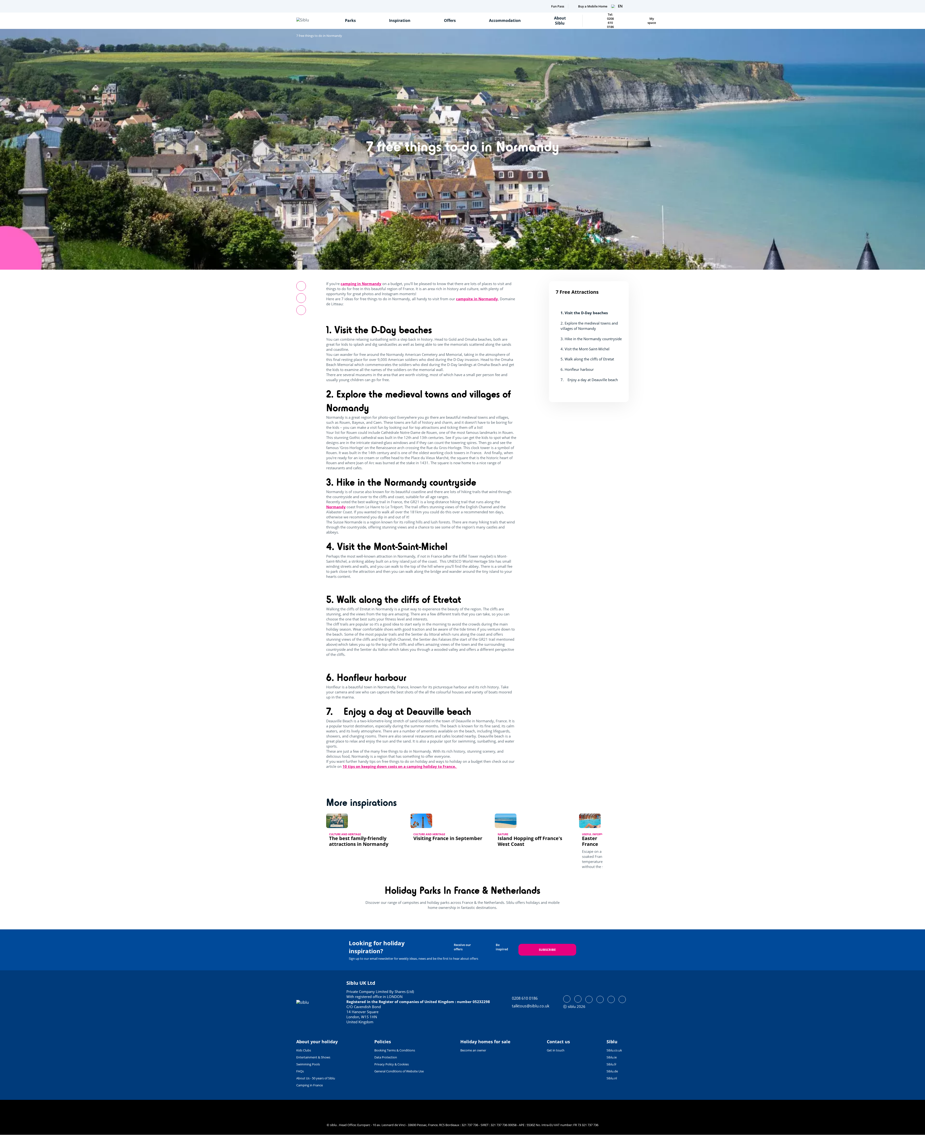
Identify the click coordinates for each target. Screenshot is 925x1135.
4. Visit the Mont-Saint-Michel (585, 348)
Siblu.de (612, 1071)
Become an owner (473, 1050)
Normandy (336, 506)
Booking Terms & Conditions (394, 1050)
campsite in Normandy (477, 298)
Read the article (343, 851)
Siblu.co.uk (614, 1050)
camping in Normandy (361, 283)
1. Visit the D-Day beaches (584, 312)
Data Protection (385, 1057)
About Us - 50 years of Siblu (315, 1078)
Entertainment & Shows (313, 1057)
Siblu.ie (612, 1057)
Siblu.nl (612, 1078)
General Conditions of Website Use (399, 1071)
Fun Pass (557, 6)
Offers (450, 20)
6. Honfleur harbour (577, 369)
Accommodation (505, 20)
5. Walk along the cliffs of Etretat (587, 359)
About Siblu (560, 20)
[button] (301, 310)
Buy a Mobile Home (592, 6)
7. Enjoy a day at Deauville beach (590, 379)
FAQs (300, 1071)
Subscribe (547, 949)
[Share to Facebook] (301, 286)
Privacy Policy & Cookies (391, 1064)
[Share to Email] (301, 298)
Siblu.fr (611, 1064)
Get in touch (555, 1050)
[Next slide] (602, 840)
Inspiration (399, 20)
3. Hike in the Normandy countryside (591, 338)
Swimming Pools (308, 1064)
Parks (350, 20)
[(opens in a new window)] (566, 999)
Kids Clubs (303, 1050)
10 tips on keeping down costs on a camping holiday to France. (400, 766)
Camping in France (309, 1085)
